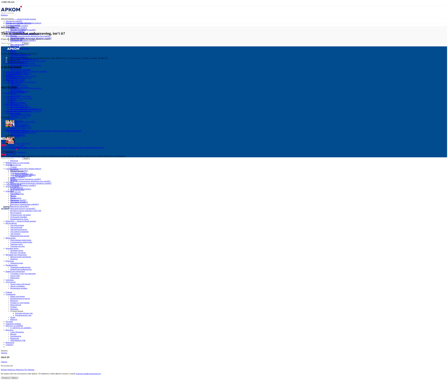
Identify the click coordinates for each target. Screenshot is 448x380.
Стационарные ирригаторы (21, 98)
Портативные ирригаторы (20, 96)
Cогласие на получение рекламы (19, 111)
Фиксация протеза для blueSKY (22, 63)
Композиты (14, 137)
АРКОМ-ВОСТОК (17, 340)
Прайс (12, 317)
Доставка (9, 101)
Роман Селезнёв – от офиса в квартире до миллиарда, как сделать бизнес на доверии (43, 131)
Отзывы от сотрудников (19, 163)
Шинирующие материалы (20, 114)
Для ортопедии (16, 83)
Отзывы (13, 167)
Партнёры (10, 83)
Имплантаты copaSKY (19, 26)
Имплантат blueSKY (18, 55)
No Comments (19, 136)
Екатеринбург (15, 198)
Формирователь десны (19, 124)
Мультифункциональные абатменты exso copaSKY (30, 36)
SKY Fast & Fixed (17, 45)
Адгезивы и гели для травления (23, 82)
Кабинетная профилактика (21, 128)
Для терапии (15, 89)
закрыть (4, 353)
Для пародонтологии (18, 85)
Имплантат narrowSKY (19, 206)
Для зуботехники (17, 81)
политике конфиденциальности (88, 374)
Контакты (9, 103)
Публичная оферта (13, 113)
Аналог (13, 51)
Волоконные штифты (18, 288)
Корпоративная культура (15, 78)
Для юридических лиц (24, 313)
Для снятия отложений (19, 87)
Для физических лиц (23, 315)
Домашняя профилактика (20, 126)
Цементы (14, 116)
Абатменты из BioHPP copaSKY (23, 30)
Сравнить (9, 345)
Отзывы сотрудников (14, 76)
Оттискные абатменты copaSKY (23, 40)
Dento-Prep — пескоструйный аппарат (21, 19)
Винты (13, 198)
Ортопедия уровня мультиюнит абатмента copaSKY (31, 183)
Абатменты (14, 194)
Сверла (13, 120)
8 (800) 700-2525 (8, 2)
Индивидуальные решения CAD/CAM (25, 66)
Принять (15, 378)
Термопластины (16, 121)
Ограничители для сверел (20, 116)
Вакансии (14, 161)
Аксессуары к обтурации (20, 144)
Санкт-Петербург (17, 332)
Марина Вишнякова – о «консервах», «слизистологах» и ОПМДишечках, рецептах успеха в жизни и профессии (54, 148)
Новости (9, 96)
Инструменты (15, 213)
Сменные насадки (17, 102)
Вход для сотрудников (14, 105)
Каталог (9, 99)
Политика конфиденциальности (18, 107)
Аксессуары (15, 276)
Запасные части (16, 100)
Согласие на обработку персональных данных (24, 109)
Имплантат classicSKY (19, 202)
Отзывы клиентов (13, 74)
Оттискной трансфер (18, 118)
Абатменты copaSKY (14, 21)
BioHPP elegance (16, 188)
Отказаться (6, 378)
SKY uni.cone (15, 95)
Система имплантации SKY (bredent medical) (23, 88)
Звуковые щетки (16, 250)
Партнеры (14, 309)
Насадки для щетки (18, 253)
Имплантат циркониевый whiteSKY (24, 59)
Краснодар (14, 338)
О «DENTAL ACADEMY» (16, 92)
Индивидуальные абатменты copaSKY (25, 179)
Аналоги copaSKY (17, 177)
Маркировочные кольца (19, 91)
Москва (13, 334)
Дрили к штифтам (17, 146)
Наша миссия (15, 165)
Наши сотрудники (13, 72)
